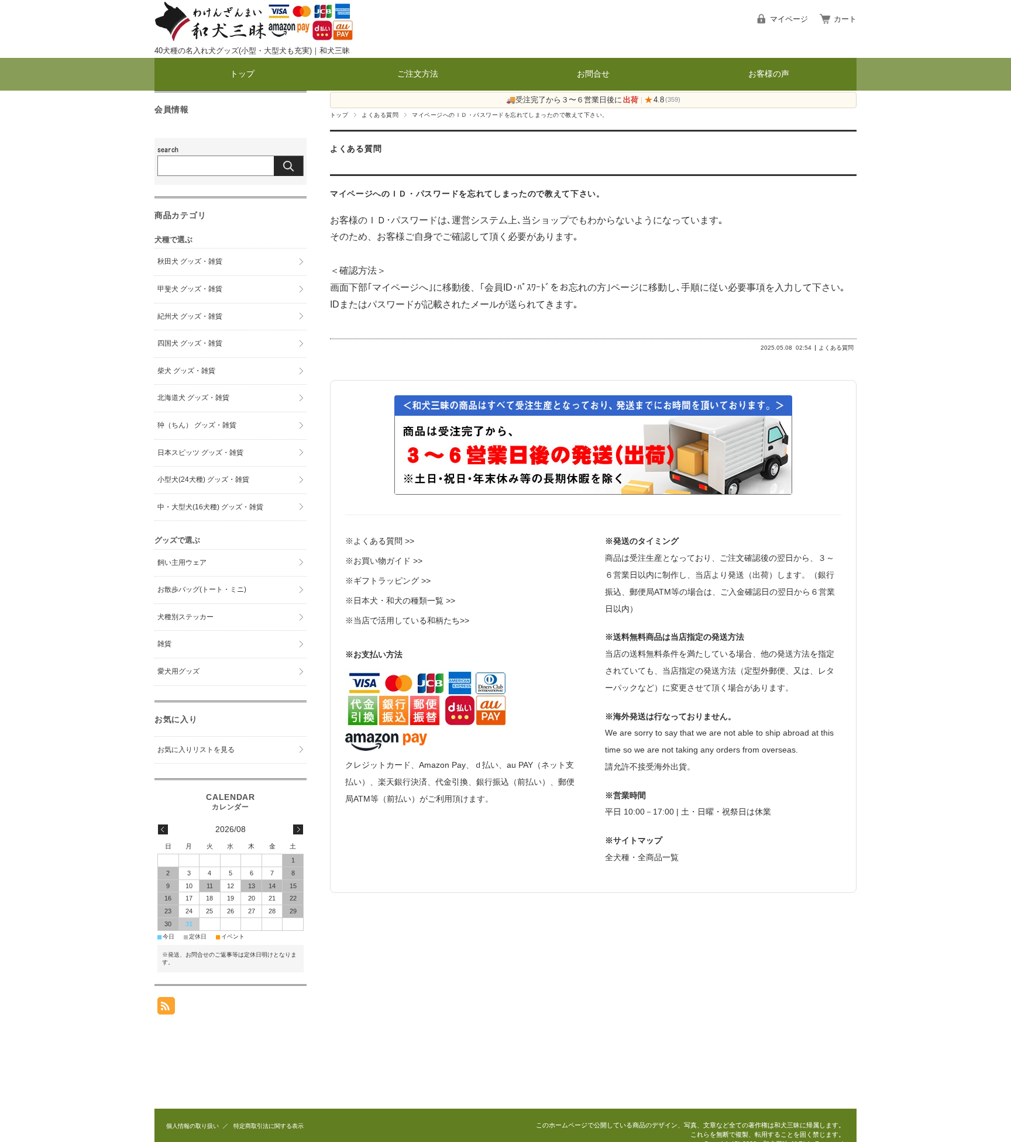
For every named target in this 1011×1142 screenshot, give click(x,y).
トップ (242, 74)
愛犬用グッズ (178, 671)
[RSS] (166, 1008)
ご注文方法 (417, 74)
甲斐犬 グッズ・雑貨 (189, 289)
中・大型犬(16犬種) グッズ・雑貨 (210, 507)
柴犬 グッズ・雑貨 (186, 371)
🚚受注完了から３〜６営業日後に (572, 99)
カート (845, 19)
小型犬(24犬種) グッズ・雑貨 (203, 479)
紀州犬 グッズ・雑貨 (189, 316)
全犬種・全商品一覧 (642, 857)
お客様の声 (768, 74)
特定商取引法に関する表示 (268, 1126)
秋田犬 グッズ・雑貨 (189, 261)
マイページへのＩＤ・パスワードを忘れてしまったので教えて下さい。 (467, 193)
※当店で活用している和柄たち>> (407, 620)
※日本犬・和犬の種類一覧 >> (400, 600)
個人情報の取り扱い (192, 1126)
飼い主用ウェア (182, 562)
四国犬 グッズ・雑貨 (189, 343)
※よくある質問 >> (379, 541)
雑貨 (164, 644)
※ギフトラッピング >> (388, 580)
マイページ (789, 19)
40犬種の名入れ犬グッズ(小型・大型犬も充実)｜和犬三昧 (252, 50)
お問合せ (593, 74)
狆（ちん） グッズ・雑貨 (196, 425)
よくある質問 (380, 115)
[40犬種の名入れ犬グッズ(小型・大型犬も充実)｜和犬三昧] (253, 39)
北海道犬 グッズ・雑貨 (193, 398)
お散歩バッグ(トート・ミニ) (201, 589)
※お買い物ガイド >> (383, 560)
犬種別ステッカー (185, 617)
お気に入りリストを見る (196, 750)
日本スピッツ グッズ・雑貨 (200, 452)
